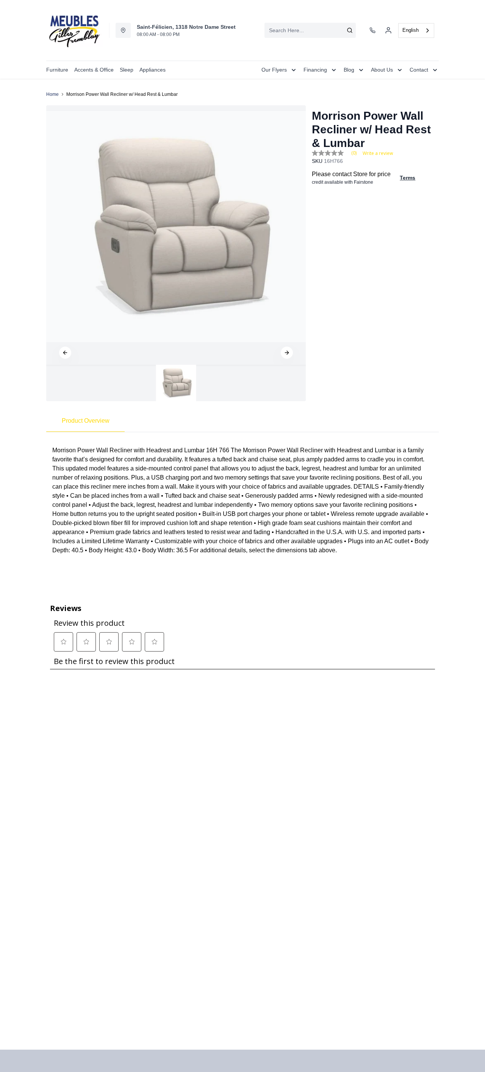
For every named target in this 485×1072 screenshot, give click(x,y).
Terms (407, 178)
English (410, 30)
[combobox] (310, 30)
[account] (388, 30)
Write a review (378, 153)
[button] (65, 353)
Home (52, 94)
